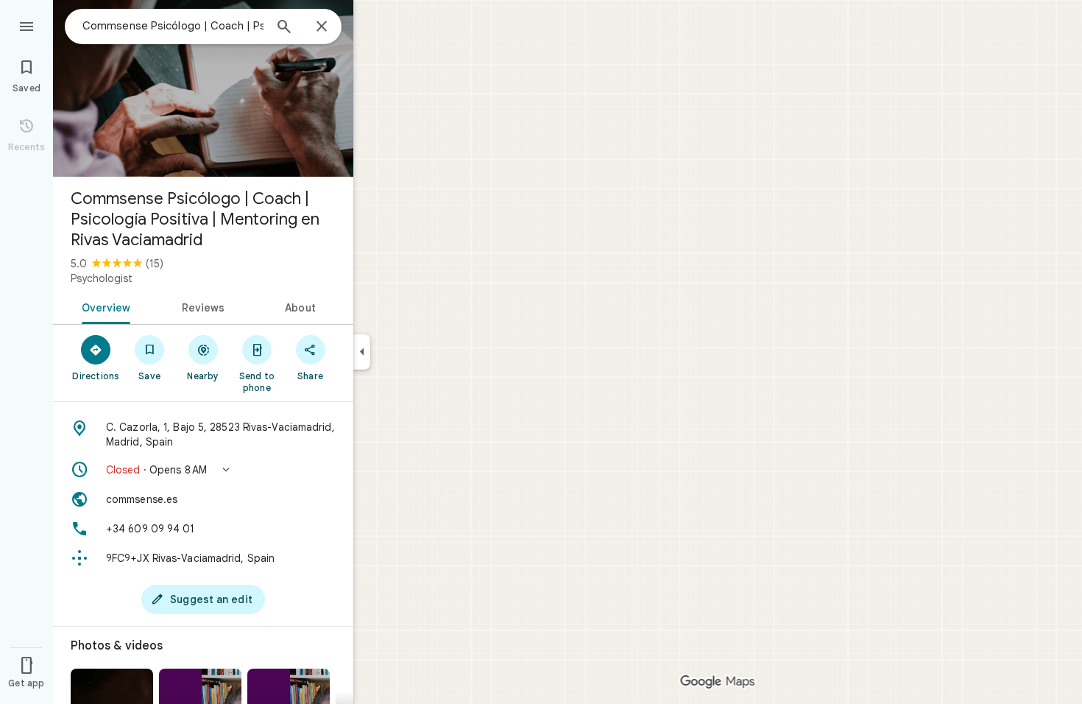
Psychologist (101, 278)
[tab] (103, 306)
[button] (203, 470)
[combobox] (173, 26)
